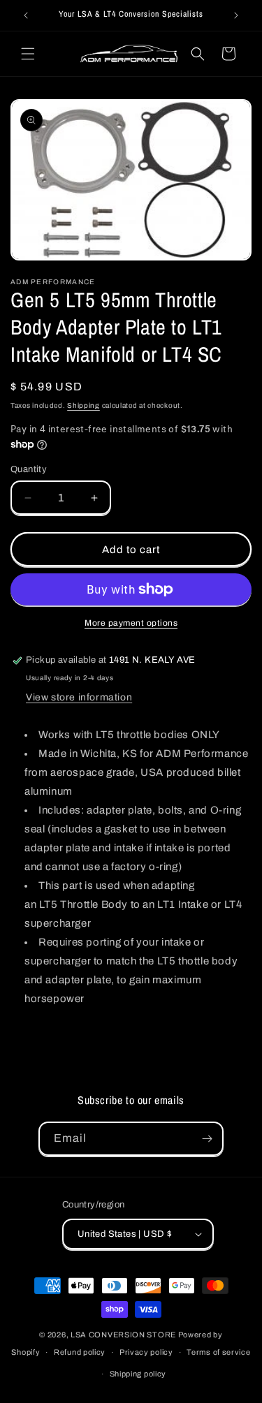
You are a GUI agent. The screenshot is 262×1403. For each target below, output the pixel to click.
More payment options (131, 623)
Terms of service (218, 1352)
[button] (28, 53)
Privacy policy (146, 1352)
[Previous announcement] (25, 15)
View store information (79, 697)
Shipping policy (138, 1373)
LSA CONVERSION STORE (123, 1334)
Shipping (83, 405)
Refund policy (79, 1352)
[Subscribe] (206, 1139)
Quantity (28, 469)
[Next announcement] (236, 15)
